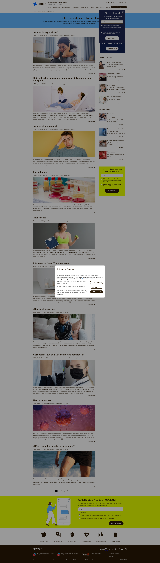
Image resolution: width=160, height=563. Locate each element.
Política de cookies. (88, 279)
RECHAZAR (95, 287)
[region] (80, 281)
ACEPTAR (95, 292)
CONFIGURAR (95, 282)
